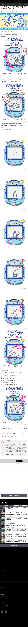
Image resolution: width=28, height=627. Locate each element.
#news (2, 463)
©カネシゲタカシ (24, 75)
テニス (2, 585)
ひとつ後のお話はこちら (7, 436)
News (2, 589)
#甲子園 (17, 463)
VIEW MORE (14, 545)
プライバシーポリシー (5, 605)
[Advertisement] (14, 479)
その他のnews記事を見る (14, 495)
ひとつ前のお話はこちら (7, 31)
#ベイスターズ (12, 463)
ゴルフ (19, 4)
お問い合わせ (3, 603)
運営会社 (2, 608)
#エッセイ (6, 463)
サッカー (14, 4)
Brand (2, 592)
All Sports (2, 587)
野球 (8, 4)
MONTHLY (20, 505)
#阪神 (21, 463)
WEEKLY (7, 505)
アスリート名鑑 (4, 598)
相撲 (25, 4)
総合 (3, 4)
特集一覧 (2, 596)
